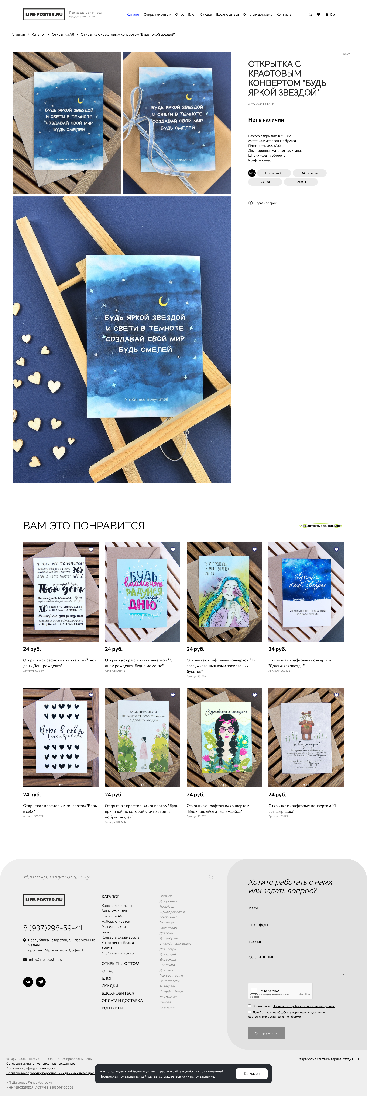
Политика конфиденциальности (30, 1068)
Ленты (107, 948)
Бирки (106, 932)
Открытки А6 (63, 34)
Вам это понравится (84, 525)
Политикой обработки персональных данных (304, 1006)
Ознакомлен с (293, 1006)
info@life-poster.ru (45, 959)
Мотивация (310, 173)
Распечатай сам (114, 927)
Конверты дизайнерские (120, 937)
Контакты (284, 14)
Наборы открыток (116, 921)
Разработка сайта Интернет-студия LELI (329, 1059)
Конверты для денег (117, 905)
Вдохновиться (227, 14)
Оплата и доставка (257, 14)
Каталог (133, 14)
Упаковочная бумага (118, 942)
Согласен (252, 1074)
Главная (18, 34)
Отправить (266, 1033)
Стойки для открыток (118, 953)
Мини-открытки (114, 911)
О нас (179, 14)
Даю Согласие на (286, 1014)
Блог (192, 14)
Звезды (301, 182)
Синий (265, 182)
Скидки (206, 14)
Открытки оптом (157, 14)
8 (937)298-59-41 (52, 927)
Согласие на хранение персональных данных (40, 1063)
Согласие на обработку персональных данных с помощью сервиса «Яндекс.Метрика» (71, 1073)
